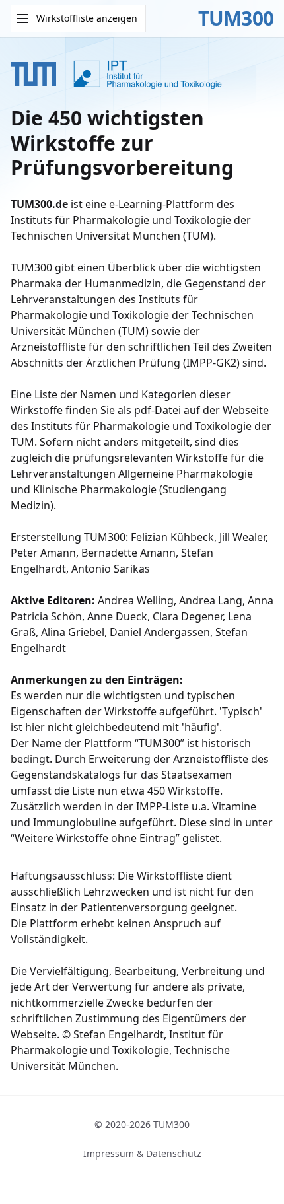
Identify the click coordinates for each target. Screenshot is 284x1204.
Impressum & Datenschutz (142, 1153)
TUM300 (236, 18)
